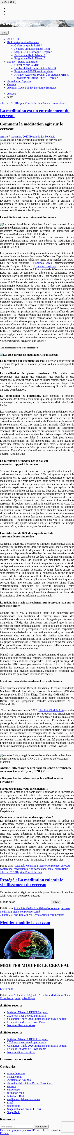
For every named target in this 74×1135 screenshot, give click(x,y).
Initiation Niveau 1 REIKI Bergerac (27, 1012)
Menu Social (7, 2)
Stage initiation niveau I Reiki (24, 1109)
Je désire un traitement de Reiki (32, 48)
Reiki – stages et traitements (23, 42)
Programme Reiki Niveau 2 (29, 58)
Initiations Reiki (16, 1096)
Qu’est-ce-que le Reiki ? (28, 45)
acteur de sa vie (16, 1073)
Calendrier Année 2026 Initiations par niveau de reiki (37, 1018)
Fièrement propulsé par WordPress (19, 1130)
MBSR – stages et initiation (22, 61)
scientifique (61, 868)
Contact (11, 84)
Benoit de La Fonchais (42, 136)
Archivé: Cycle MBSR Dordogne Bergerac (31, 87)
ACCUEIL (13, 38)
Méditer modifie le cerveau (25, 922)
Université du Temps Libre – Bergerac (36, 77)
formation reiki (15, 1092)
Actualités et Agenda (19, 81)
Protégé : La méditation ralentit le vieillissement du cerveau (31, 882)
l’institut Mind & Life (51, 710)
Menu (4, 32)
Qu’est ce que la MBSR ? (28, 64)
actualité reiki (14, 1076)
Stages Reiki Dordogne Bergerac (33, 51)
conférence (6, 868)
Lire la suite (6, 988)
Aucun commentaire (53, 103)
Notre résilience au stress (21, 1025)
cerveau (65, 865)
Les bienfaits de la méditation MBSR (35, 68)
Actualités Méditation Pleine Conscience (36, 865)
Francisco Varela (42, 262)
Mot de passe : (8, 901)
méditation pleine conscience (30, 868)
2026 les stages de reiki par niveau (26, 1015)
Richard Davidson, (46, 266)
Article (4, 136)
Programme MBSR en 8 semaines (33, 71)
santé (51, 868)
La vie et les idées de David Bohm (26, 1022)
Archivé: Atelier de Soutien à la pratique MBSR (41, 74)
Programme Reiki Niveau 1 (29, 55)
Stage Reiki (13, 1112)
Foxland (4, 1133)
